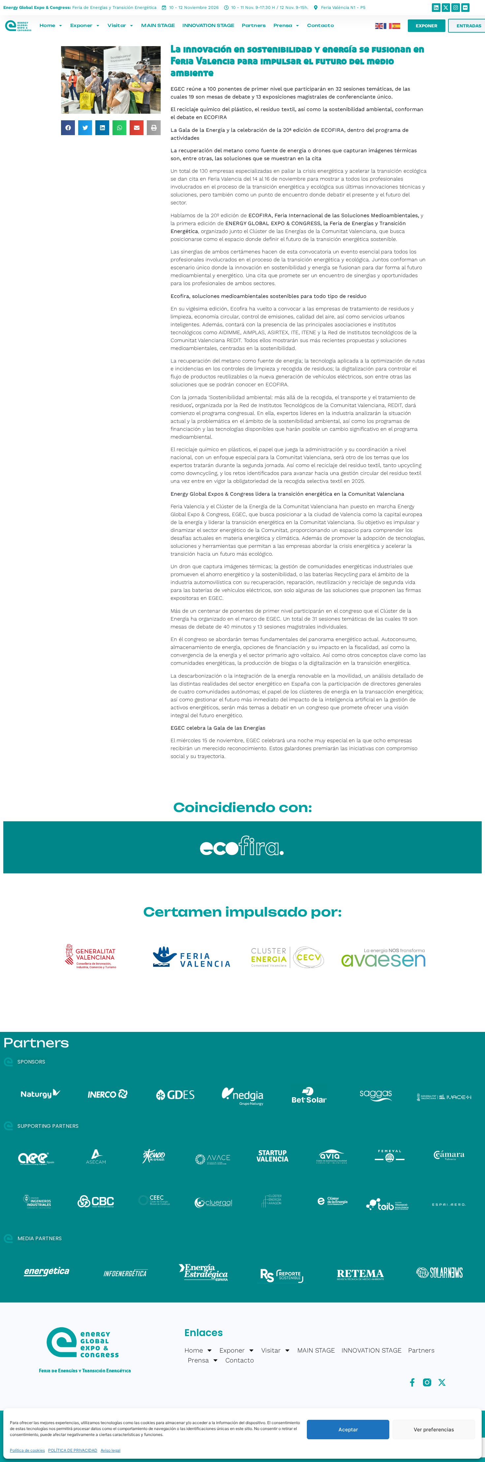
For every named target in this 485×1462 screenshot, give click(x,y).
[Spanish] (396, 25)
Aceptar (348, 1429)
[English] (379, 25)
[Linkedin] (436, 7)
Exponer (81, 25)
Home (47, 25)
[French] (388, 25)
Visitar (117, 25)
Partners (254, 25)
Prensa (283, 25)
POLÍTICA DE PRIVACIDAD (72, 1450)
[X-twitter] (446, 7)
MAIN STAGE (158, 25)
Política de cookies (27, 1450)
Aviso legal (110, 1450)
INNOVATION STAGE (208, 25)
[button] (68, 127)
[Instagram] (455, 7)
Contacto (320, 25)
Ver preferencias (434, 1429)
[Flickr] (465, 7)
